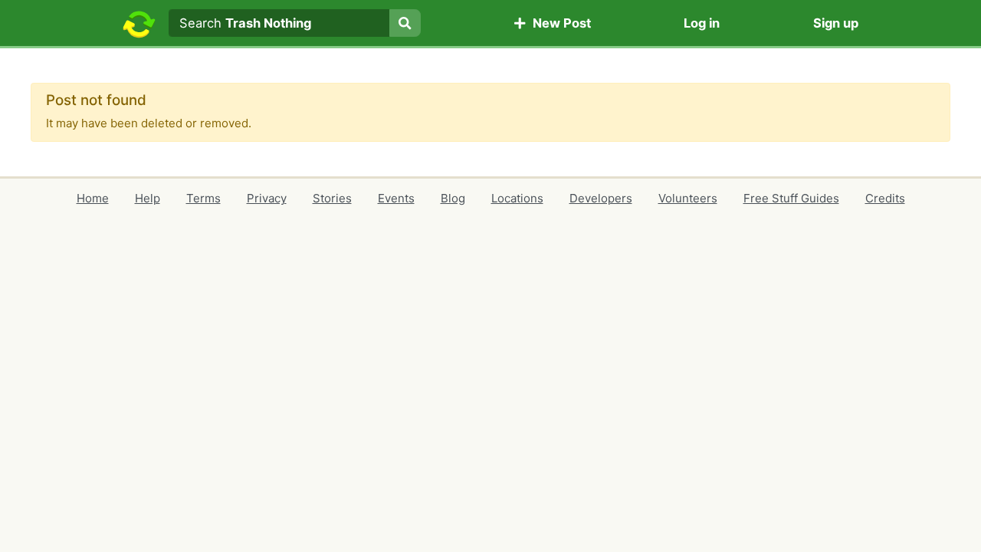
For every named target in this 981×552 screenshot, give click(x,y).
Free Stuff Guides (791, 198)
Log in (702, 23)
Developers (600, 198)
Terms (203, 198)
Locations (517, 198)
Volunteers (687, 198)
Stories (332, 198)
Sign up (835, 23)
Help (147, 198)
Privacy (267, 198)
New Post (559, 23)
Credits (885, 198)
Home (93, 198)
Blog (453, 198)
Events (396, 198)
